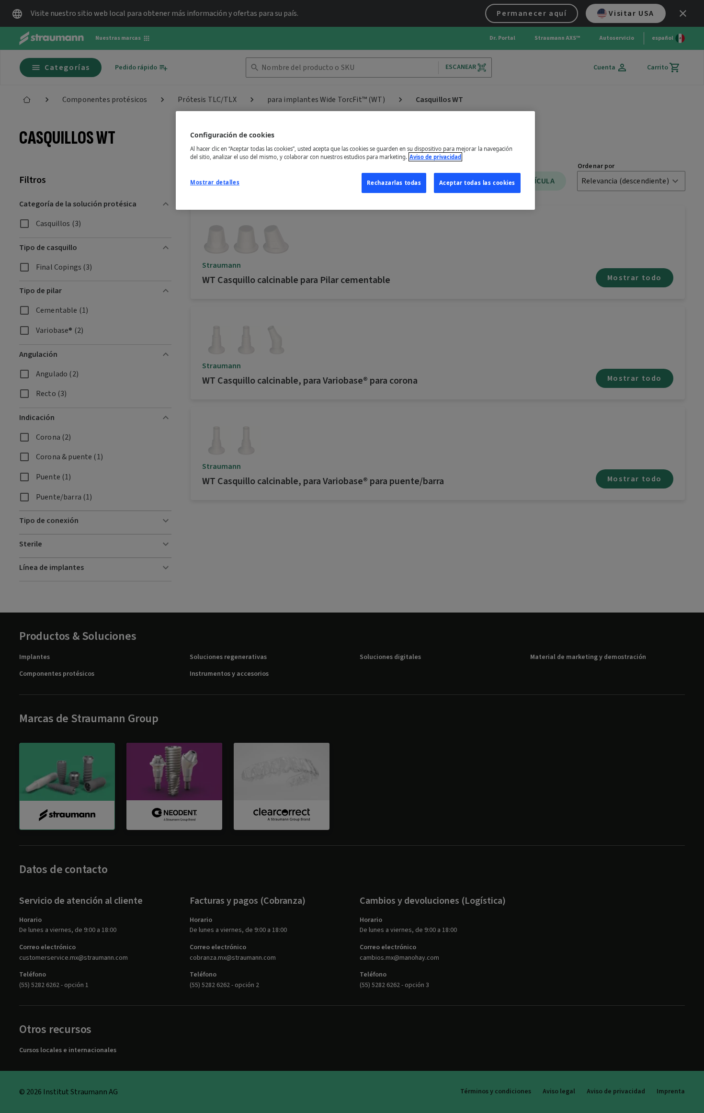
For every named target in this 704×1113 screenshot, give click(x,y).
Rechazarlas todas (394, 182)
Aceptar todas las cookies (477, 182)
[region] (355, 160)
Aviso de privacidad (435, 156)
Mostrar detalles (214, 182)
